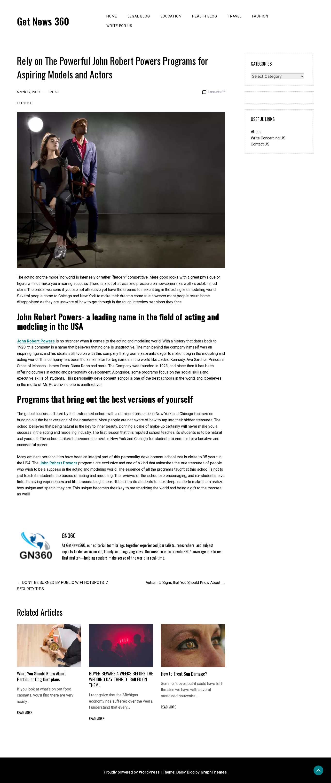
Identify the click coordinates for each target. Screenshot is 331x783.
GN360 (53, 92)
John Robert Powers (36, 341)
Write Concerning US (268, 138)
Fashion (260, 16)
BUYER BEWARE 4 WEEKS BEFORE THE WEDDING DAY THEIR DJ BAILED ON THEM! (121, 679)
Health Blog (204, 16)
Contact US (260, 144)
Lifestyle (24, 103)
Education (171, 16)
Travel (235, 16)
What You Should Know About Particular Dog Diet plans (41, 676)
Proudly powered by (132, 772)
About (256, 131)
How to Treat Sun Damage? (184, 673)
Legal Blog (139, 16)
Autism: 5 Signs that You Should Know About (183, 582)
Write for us (119, 26)
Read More (24, 712)
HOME (111, 16)
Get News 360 (43, 21)
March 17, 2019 (28, 92)
